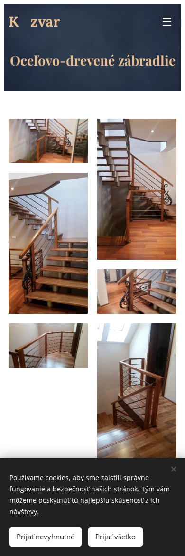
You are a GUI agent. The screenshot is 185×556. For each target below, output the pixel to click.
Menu (166, 21)
